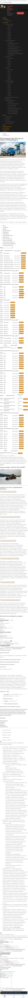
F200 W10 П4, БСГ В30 (9, 268)
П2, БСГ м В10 (7, 278)
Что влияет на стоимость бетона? (9, 491)
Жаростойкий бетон (12, 48)
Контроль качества (9, 121)
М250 (9, 33)
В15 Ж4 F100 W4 (7, 343)
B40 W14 (6, 426)
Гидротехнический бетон (14, 46)
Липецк (23, 710)
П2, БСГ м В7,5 (7, 275)
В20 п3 (5, 438)
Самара (2, 713)
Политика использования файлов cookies (9, 662)
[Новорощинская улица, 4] (14, 477)
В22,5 (5, 362)
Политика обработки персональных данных (10, 659)
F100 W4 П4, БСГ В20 (8, 262)
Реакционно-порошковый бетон (15, 53)
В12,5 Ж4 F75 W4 (7, 341)
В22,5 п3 (6, 440)
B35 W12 (6, 424)
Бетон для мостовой (13, 111)
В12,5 (5, 356)
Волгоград (2, 709)
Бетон (4, 225)
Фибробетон (8, 98)
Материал (2, 618)
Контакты (5, 131)
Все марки (10, 25)
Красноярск (18, 710)
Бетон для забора (12, 105)
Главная (5, 17)
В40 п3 (5, 448)
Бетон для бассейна (12, 113)
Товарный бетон (9, 24)
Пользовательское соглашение (7, 664)
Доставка (7, 118)
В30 (4, 366)
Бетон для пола (11, 107)
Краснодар (12, 710)
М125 (9, 76)
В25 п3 (5, 442)
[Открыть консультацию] (2, 991)
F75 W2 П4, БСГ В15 (8, 260)
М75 (9, 59)
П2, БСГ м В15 (7, 280)
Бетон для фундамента (13, 103)
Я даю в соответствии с (12, 648)
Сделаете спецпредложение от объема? (10, 558)
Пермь (24, 712)
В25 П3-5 (6, 331)
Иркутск (22, 709)
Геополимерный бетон (13, 51)
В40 (4, 390)
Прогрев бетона (9, 123)
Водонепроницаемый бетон (14, 108)
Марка (1, 621)
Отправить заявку (4, 968)
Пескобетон (8, 56)
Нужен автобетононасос (7, 638)
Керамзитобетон (9, 81)
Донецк (11, 709)
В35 (4, 368)
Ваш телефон (3, 644)
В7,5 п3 (5, 431)
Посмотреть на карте (8, 698)
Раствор (7, 68)
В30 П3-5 (6, 333)
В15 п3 (5, 436)
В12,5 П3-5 (6, 322)
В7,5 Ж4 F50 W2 (7, 338)
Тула (24, 713)
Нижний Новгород (12, 712)
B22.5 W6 (6, 418)
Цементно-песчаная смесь (11, 97)
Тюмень (2, 715)
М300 (9, 35)
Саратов (6, 713)
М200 (9, 32)
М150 (9, 30)
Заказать (2, 464)
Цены (4, 124)
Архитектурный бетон (13, 43)
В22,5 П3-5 (6, 329)
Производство (8, 116)
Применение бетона (10, 100)
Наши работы (6, 128)
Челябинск (8, 715)
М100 (9, 29)
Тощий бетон (11, 55)
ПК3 (5, 287)
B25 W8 (5, 420)
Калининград (3, 710)
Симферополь (11, 713)
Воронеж (7, 709)
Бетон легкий (11, 45)
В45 (4, 392)
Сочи (16, 713)
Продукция (5, 22)
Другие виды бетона (10, 40)
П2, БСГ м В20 (7, 282)
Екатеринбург (16, 709)
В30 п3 (5, 444)
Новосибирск (19, 712)
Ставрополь (20, 713)
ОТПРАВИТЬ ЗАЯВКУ (5, 645)
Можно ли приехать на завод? (8, 582)
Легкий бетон (6, 237)
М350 (9, 37)
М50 (9, 27)
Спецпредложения (7, 126)
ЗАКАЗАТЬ (23, 255)
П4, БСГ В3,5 (6, 253)
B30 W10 (6, 422)
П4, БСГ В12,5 (7, 258)
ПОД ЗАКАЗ (23, 253)
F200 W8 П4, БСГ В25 (8, 266)
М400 (9, 38)
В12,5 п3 (6, 434)
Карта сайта (3, 666)
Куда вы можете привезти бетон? (9, 540)
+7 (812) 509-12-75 (18, 939)
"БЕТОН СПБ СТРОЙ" (10, 7)
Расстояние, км (3, 635)
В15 (4, 358)
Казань (25, 709)
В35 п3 (5, 446)
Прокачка (7, 120)
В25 (4, 364)
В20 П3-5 (6, 327)
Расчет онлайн (20, 13)
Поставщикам (6, 129)
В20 (4, 360)
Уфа (5, 715)
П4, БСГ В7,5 (6, 255)
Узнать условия (7, 2)
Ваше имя (2, 642)
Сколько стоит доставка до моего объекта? (11, 517)
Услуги (4, 115)
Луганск (2, 712)
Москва (5, 712)
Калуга (8, 710)
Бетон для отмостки (12, 110)
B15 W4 (5, 415)
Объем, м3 (2, 626)
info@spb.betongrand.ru (12, 703)
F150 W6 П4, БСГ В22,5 (9, 264)
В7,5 (5, 353)
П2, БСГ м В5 (7, 273)
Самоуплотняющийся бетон (14, 50)
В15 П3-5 (6, 325)
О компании (5, 19)
